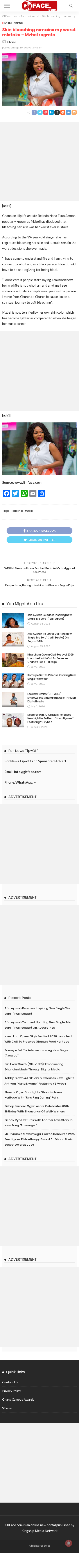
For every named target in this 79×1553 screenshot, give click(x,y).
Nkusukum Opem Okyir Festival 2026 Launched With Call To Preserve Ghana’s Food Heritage (50, 658)
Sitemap (7, 1408)
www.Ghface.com (27, 482)
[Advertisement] (39, 161)
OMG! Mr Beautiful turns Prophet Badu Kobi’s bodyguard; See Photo (39, 570)
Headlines (17, 511)
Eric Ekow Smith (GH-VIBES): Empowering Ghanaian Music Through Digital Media (51, 697)
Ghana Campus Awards (18, 1399)
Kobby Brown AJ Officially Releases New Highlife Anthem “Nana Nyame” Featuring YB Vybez (50, 718)
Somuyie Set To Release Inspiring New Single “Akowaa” (51, 677)
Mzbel (28, 511)
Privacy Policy (11, 1391)
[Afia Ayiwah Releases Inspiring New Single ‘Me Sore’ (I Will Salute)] (13, 620)
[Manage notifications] (68, 1543)
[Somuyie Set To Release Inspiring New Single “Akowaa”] (13, 680)
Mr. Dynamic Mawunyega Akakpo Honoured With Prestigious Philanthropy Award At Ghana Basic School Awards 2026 (39, 1139)
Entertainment (14, 22)
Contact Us (10, 1382)
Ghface (11, 42)
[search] (71, 6)
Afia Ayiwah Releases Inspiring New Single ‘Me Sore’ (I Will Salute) (49, 617)
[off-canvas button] (7, 5)
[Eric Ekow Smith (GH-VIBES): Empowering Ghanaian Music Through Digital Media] (13, 699)
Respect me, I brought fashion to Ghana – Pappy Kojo (39, 585)
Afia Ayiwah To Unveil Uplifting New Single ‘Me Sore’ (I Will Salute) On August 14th (49, 637)
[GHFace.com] (40, 5)
